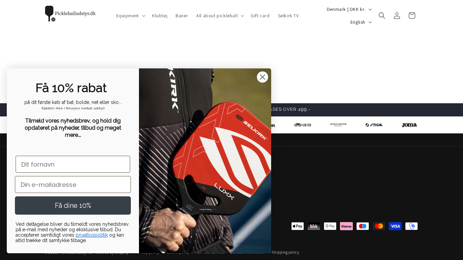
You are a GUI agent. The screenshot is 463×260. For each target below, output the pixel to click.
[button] (130, 15)
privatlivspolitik (92, 235)
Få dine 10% (73, 205)
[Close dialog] (262, 77)
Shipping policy (285, 252)
